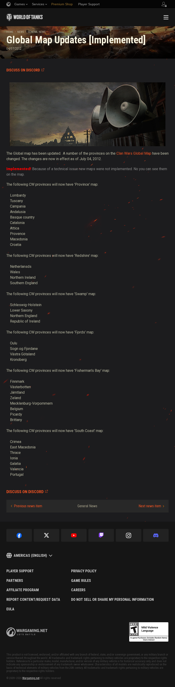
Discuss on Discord (23, 70)
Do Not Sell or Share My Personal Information (112, 600)
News (20, 32)
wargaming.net (26, 632)
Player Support (20, 571)
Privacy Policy (83, 571)
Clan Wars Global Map (133, 153)
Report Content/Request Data (33, 600)
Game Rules (81, 581)
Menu (166, 17)
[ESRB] (149, 632)
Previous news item (28, 506)
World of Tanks (24, 17)
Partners (14, 581)
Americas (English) (30, 555)
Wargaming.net (30, 678)
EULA (10, 609)
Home (9, 32)
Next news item (150, 506)
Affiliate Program (22, 590)
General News (36, 32)
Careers (78, 590)
